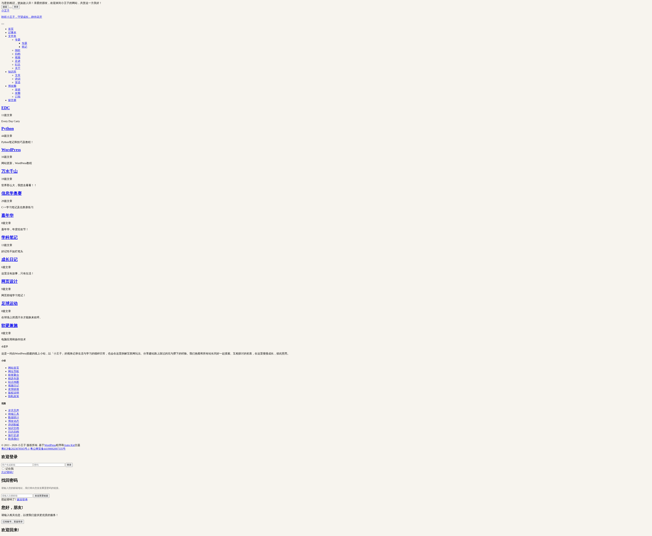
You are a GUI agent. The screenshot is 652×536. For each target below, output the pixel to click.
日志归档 (13, 431)
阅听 (17, 50)
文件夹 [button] (12, 36)
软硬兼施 (9, 325)
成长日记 (9, 259)
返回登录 (22, 499)
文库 (17, 75)
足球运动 (9, 303)
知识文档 (13, 428)
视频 (17, 57)
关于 (17, 68)
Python (7, 128)
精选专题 (13, 378)
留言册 (12, 100)
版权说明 (13, 392)
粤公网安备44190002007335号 (48, 448)
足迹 (17, 61)
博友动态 (13, 421)
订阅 (17, 96)
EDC (5, 108)
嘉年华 (7, 215)
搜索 (5, 7)
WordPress (11, 149)
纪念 (17, 64)
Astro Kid (69, 445)
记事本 (12, 32)
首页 (11, 28)
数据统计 (13, 417)
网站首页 (13, 367)
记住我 (9, 468)
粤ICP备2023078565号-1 (15, 448)
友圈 (17, 93)
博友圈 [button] (12, 85)
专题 (24, 43)
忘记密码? (7, 472)
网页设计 (9, 281)
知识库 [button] (12, 71)
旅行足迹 (13, 435)
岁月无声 (13, 410)
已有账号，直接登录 (13, 521)
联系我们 (13, 438)
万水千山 (9, 171)
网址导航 (13, 371)
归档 (17, 53)
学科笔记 (9, 237)
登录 (16, 7)
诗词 (17, 78)
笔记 (24, 46)
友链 (17, 89)
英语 (17, 82)
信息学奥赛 (11, 193)
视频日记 (13, 385)
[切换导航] (2, 23)
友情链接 (13, 389)
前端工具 (13, 413)
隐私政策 (13, 396)
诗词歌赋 (13, 424)
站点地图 (13, 382)
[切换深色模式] (10, 7)
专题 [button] (17, 39)
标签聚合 (13, 374)
